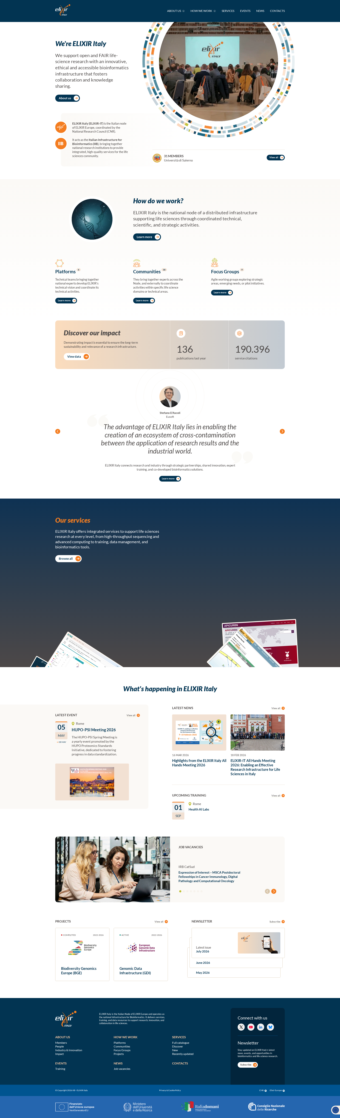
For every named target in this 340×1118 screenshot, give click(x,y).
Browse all (66, 558)
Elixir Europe (276, 1090)
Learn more (144, 237)
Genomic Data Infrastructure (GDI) (135, 970)
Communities (122, 1046)
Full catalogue (180, 1042)
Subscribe (275, 921)
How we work (202, 10)
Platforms (120, 1042)
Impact (59, 1053)
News (260, 10)
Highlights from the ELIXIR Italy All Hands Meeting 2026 (199, 762)
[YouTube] (250, 1027)
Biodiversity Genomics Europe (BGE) (79, 970)
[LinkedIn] (260, 1027)
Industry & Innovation (68, 1050)
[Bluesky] (270, 1027)
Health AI (199, 809)
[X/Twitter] (241, 1027)
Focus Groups (122, 1050)
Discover (177, 1046)
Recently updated (183, 1053)
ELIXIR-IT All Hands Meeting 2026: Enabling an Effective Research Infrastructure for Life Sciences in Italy (255, 767)
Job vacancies (122, 1068)
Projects (119, 1053)
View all (273, 157)
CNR (261, 1090)
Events (245, 10)
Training (60, 1068)
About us (174, 10)
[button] (180, 891)
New (175, 1050)
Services (228, 10)
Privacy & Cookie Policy (170, 1090)
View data (74, 356)
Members (61, 1042)
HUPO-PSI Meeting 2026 (94, 729)
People (59, 1046)
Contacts (277, 10)
